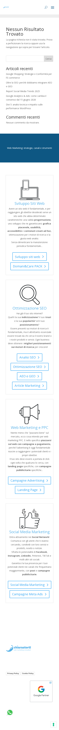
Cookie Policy (28, 673)
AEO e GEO (27, 376)
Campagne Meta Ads (27, 594)
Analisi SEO (27, 357)
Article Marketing (27, 385)
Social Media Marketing (27, 585)
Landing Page (27, 490)
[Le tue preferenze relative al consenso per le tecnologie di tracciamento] (53, 724)
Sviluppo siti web (27, 257)
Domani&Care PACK (27, 266)
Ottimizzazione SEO (27, 367)
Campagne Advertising (27, 480)
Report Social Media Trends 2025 (23, 91)
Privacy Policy (13, 673)
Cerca (48, 58)
